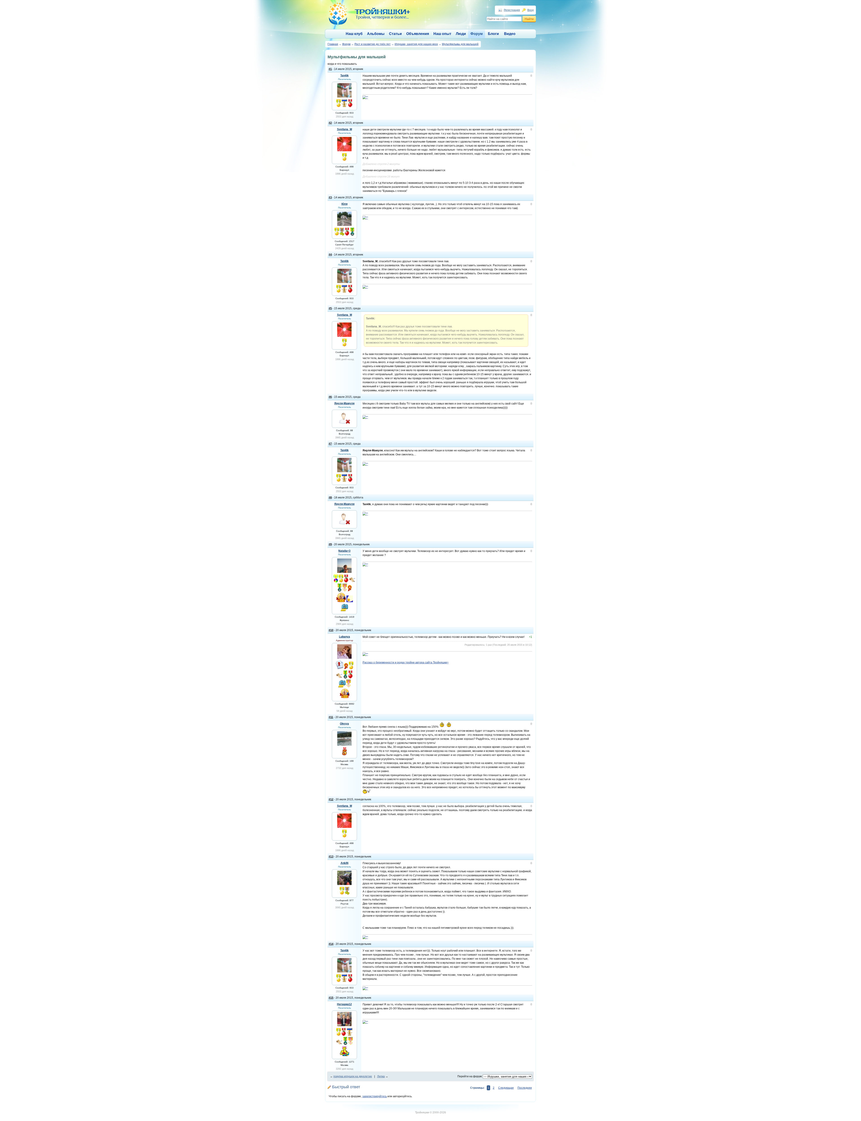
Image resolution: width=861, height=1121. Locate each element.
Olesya (344, 723)
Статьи (395, 34)
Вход (530, 10)
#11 (331, 717)
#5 (330, 308)
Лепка (381, 1076)
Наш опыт (442, 34)
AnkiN (344, 863)
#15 (331, 997)
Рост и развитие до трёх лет (372, 44)
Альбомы (376, 34)
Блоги (493, 34)
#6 (330, 396)
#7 (330, 443)
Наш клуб (354, 34)
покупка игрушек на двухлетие (352, 1076)
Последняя (524, 1087)
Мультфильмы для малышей (460, 44)
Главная (333, 44)
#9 (330, 544)
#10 (331, 630)
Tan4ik (344, 75)
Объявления (417, 34)
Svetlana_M (344, 129)
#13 (331, 856)
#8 (330, 497)
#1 (330, 69)
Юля (344, 204)
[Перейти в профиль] (344, 96)
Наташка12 (344, 1004)
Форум (476, 34)
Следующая (506, 1087)
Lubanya (344, 636)
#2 (330, 122)
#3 (330, 197)
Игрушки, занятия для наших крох (416, 44)
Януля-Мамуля (344, 403)
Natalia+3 (344, 550)
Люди (461, 34)
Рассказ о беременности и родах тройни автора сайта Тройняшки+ (406, 662)
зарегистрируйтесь (374, 1096)
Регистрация (512, 10)
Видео (509, 34)
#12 (331, 799)
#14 (331, 944)
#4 (330, 254)
